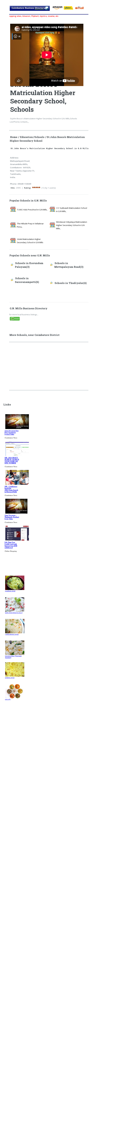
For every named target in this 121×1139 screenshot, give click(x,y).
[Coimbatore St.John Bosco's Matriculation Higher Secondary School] (29, 9)
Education (26, 137)
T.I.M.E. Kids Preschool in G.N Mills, (32, 209)
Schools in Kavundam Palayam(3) (29, 265)
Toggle (5, 5)
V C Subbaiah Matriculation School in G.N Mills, (71, 210)
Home (13, 137)
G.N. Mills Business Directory (28, 308)
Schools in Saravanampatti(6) (27, 280)
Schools (39, 137)
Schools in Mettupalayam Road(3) (68, 265)
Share (16, 318)
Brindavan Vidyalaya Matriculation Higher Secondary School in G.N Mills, (71, 225)
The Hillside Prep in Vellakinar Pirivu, (30, 225)
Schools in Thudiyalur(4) (71, 283)
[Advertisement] (49, 367)
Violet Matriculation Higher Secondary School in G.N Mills (30, 241)
